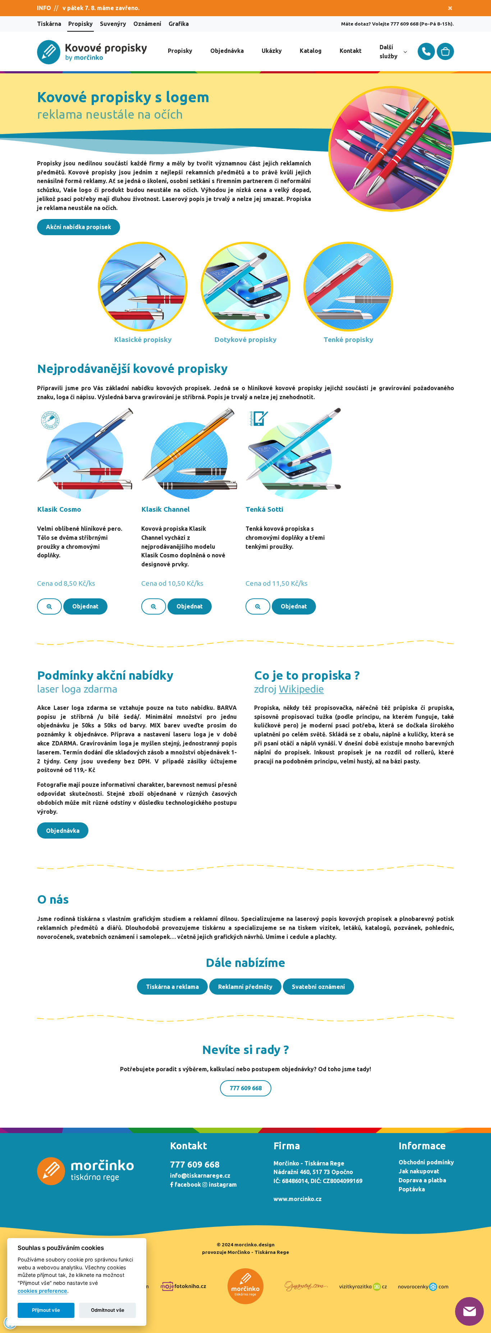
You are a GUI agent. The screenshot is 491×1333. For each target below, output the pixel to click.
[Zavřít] (450, 8)
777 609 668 (246, 1088)
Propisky (80, 23)
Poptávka (412, 1189)
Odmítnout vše (107, 1310)
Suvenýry (113, 23)
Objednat (85, 606)
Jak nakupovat (419, 1171)
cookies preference (42, 1291)
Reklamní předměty (245, 986)
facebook (187, 1184)
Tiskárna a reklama (172, 986)
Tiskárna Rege (271, 1252)
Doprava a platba (422, 1180)
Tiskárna (49, 23)
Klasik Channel (165, 509)
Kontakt (351, 50)
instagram (222, 1184)
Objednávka (227, 50)
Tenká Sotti (264, 509)
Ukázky (272, 50)
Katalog (311, 50)
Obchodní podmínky (426, 1162)
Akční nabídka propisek (78, 227)
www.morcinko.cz (298, 1199)
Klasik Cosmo (59, 509)
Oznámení (147, 23)
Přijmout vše (46, 1310)
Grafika (179, 23)
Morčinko (239, 1252)
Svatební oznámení (318, 986)
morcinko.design (254, 1244)
